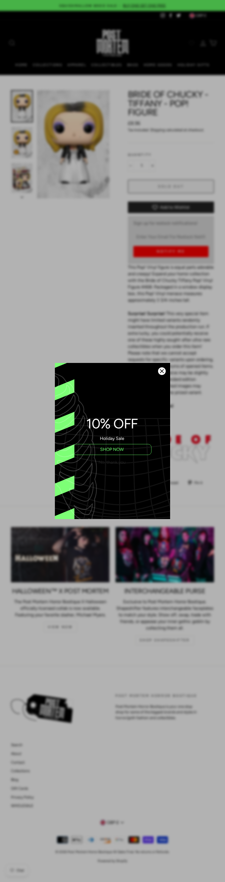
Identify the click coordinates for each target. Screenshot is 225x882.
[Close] (162, 371)
